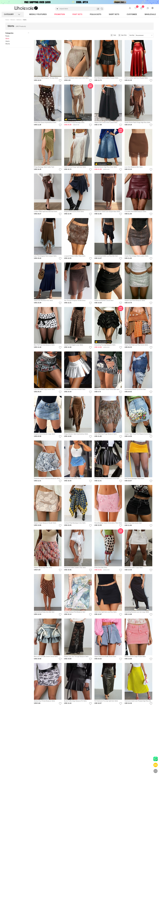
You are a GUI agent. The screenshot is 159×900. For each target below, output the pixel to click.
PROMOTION (59, 14)
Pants (7, 36)
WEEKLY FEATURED (38, 14)
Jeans (7, 41)
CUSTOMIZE (132, 14)
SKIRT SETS (114, 14)
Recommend (139, 35)
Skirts (7, 38)
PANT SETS (77, 14)
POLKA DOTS (95, 14)
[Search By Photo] (98, 9)
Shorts (7, 44)
